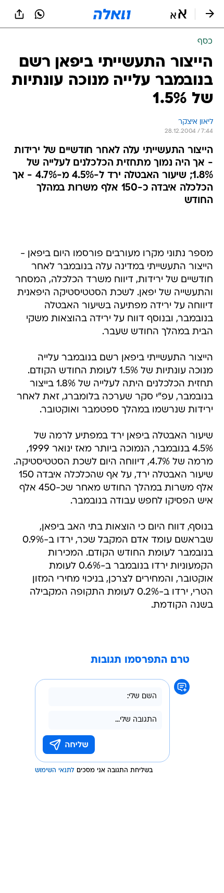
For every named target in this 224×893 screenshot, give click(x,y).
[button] (178, 14)
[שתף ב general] (19, 14)
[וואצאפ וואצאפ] (39, 14)
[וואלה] (112, 14)
